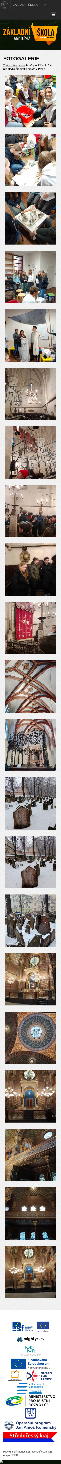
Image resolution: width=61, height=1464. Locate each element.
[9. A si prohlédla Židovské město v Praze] (30, 101)
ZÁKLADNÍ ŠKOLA (25, 4)
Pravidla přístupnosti (15, 1451)
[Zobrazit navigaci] (53, 14)
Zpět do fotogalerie (14, 65)
